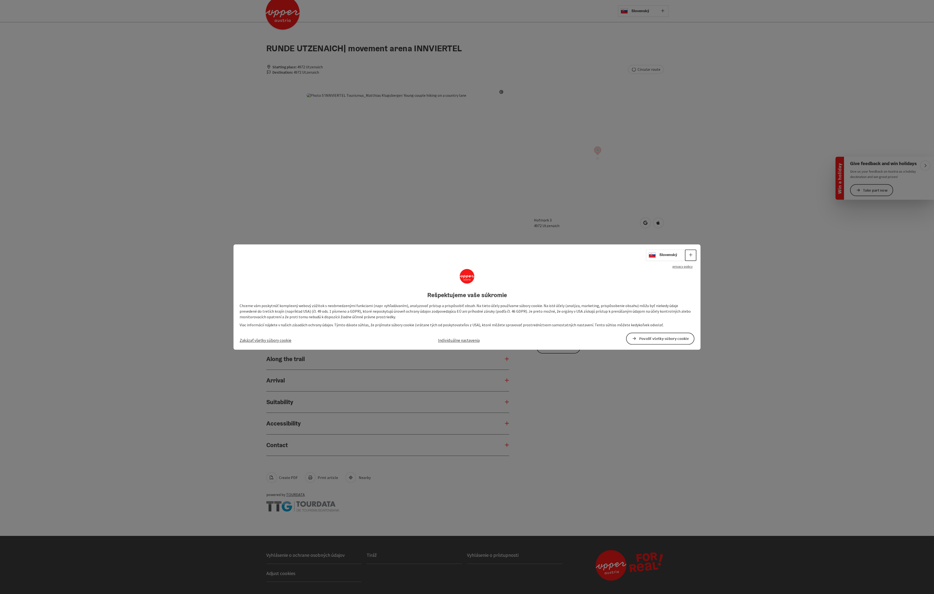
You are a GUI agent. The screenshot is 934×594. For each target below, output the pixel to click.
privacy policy (683, 266)
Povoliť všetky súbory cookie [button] (664, 338)
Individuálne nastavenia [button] (459, 340)
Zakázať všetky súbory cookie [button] (265, 340)
